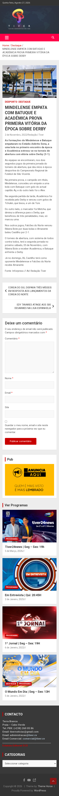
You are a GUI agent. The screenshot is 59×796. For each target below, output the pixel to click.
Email (8, 392)
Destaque (24, 102)
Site (7, 407)
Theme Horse (45, 786)
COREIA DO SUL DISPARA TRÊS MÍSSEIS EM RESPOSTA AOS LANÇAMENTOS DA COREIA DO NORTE (30, 291)
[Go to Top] (53, 781)
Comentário (12, 338)
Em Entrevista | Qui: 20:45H (23, 595)
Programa (12, 539)
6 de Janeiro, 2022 (14, 647)
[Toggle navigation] (6, 37)
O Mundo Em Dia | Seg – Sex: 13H (27, 691)
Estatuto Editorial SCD (15, 745)
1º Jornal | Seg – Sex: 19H (22, 643)
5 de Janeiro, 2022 (14, 696)
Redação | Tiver (36, 134)
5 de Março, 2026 (14, 551)
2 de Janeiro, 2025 (14, 599)
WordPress (40, 790)
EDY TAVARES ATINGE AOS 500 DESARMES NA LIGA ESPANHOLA (33, 306)
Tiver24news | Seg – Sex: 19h (24, 547)
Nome (9, 378)
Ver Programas (16, 505)
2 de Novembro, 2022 (16, 134)
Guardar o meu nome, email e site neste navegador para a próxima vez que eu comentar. (26, 429)
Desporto (11, 102)
